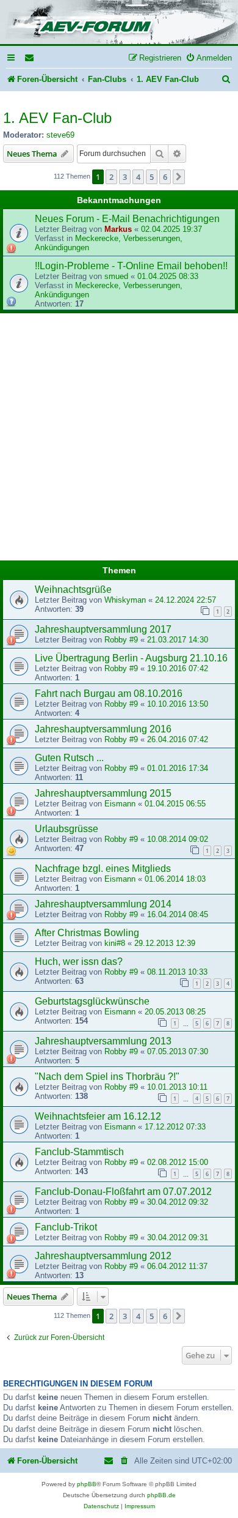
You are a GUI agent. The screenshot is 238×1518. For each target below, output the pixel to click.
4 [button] (138, 176)
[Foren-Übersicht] (119, 23)
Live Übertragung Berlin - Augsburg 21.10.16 (131, 658)
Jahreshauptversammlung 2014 (103, 904)
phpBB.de (161, 1495)
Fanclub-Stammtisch (79, 1152)
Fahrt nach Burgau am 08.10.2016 (108, 693)
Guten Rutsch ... (69, 758)
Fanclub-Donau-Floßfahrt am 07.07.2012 (123, 1191)
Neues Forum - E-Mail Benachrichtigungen (127, 219)
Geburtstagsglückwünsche (92, 1001)
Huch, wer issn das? (79, 961)
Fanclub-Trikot (66, 1227)
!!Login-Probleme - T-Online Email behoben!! (131, 266)
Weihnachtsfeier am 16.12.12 (98, 1116)
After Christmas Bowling (87, 933)
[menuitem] (29, 58)
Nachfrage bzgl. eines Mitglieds (103, 868)
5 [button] (152, 176)
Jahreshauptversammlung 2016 (103, 729)
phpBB (86, 1484)
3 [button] (125, 176)
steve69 (60, 135)
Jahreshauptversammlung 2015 (103, 793)
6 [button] (165, 176)
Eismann (119, 803)
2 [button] (111, 176)
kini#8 (114, 943)
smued (116, 276)
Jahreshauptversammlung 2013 (103, 1041)
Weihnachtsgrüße (73, 589)
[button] (179, 176)
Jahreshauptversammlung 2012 (103, 1256)
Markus (118, 229)
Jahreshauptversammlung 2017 (103, 629)
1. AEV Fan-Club (57, 118)
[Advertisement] (119, 438)
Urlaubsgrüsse (66, 829)
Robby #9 (121, 639)
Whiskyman (125, 600)
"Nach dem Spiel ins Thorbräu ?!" (107, 1076)
